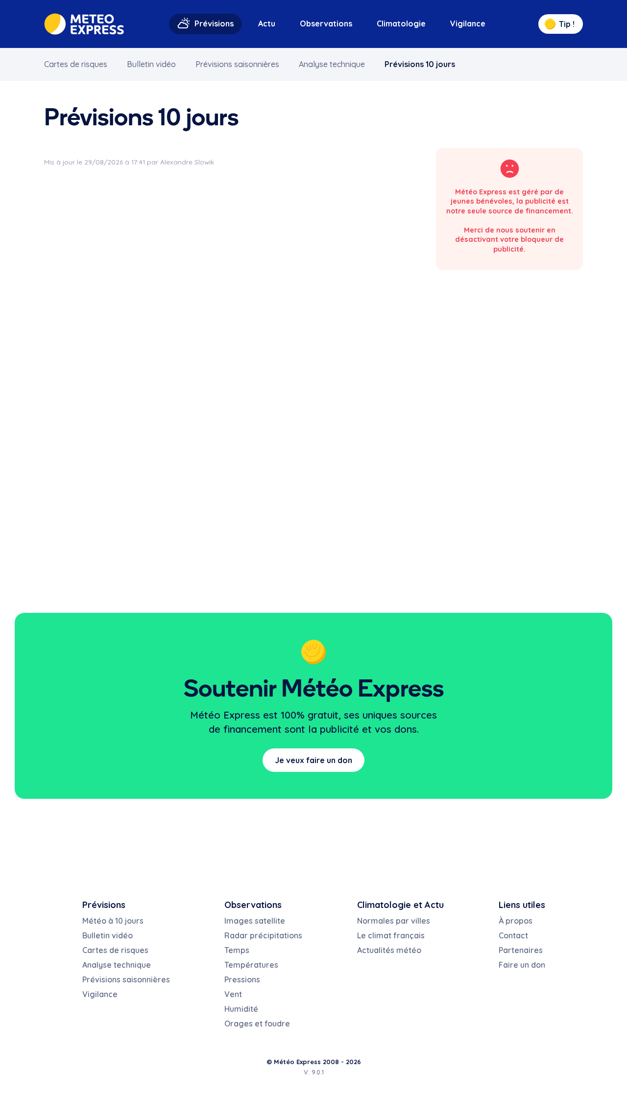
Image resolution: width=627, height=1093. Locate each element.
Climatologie (401, 23)
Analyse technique (332, 64)
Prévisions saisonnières (237, 64)
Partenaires (521, 950)
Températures (251, 965)
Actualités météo (389, 950)
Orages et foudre (257, 1023)
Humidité (241, 1009)
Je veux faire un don (313, 760)
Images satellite (254, 921)
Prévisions (214, 23)
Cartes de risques (75, 64)
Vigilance (467, 23)
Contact (513, 935)
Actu (266, 23)
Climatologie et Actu (400, 904)
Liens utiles (522, 904)
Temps (236, 950)
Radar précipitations (263, 935)
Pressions (242, 979)
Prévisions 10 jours (420, 64)
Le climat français (391, 935)
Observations (326, 23)
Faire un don (522, 965)
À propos (515, 921)
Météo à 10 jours (113, 921)
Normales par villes (393, 921)
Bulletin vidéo (151, 64)
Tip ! (567, 24)
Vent (233, 994)
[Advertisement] (509, 295)
